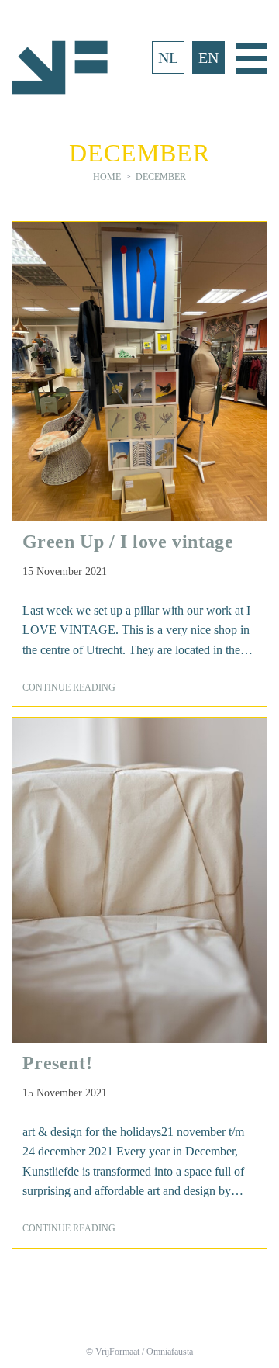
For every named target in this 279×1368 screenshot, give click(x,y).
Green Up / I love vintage (128, 542)
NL (168, 57)
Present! (57, 1063)
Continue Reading (74, 688)
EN (208, 57)
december (161, 176)
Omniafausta (169, 1351)
